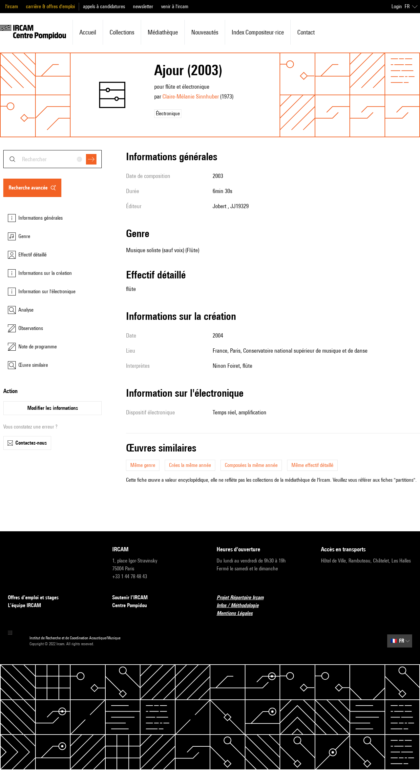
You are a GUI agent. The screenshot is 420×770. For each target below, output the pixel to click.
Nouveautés (204, 32)
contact (306, 32)
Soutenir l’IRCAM (130, 597)
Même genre (142, 465)
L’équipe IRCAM (24, 605)
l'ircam (11, 6)
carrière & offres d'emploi (50, 6)
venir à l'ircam (174, 6)
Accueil (87, 32)
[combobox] (52, 159)
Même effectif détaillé (312, 465)
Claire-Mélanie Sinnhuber (190, 96)
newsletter (143, 6)
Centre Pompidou (129, 605)
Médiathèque (163, 32)
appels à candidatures (104, 6)
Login (396, 6)
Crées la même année (190, 465)
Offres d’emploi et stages (33, 597)
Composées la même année (251, 465)
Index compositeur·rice (258, 32)
